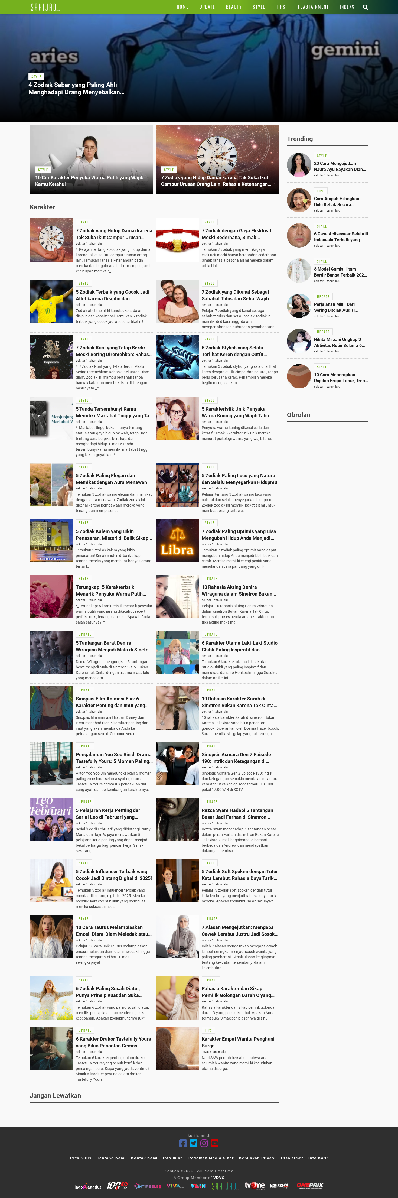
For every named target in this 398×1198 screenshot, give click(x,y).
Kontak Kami (144, 1158)
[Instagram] (204, 1143)
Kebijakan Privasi (257, 1158)
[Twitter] (194, 1143)
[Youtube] (215, 1143)
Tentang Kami (111, 1158)
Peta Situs (81, 1158)
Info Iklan (173, 1158)
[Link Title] (45, 7)
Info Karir (318, 1158)
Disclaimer (292, 1158)
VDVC (219, 1178)
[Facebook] (183, 1143)
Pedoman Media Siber (211, 1158)
